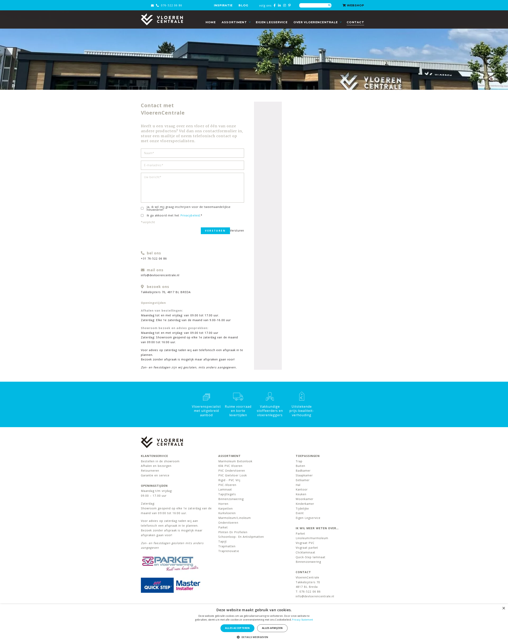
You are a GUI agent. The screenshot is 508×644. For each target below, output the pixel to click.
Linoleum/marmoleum (312, 538)
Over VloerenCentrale (315, 22)
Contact (355, 22)
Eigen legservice (272, 22)
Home (211, 22)
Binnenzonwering (231, 499)
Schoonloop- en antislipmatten (241, 537)
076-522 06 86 (171, 5)
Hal (298, 485)
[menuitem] (211, 22)
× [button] (503, 608)
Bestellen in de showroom (160, 461)
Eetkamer (303, 480)
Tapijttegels (227, 494)
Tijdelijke (302, 508)
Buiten (300, 466)
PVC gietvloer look (232, 475)
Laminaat (225, 489)
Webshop (355, 5)
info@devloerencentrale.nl (160, 275)
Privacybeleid (190, 215)
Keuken (301, 494)
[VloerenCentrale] (162, 19)
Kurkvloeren (227, 513)
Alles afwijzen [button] (272, 628)
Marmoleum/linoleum (234, 518)
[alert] (254, 624)
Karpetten (225, 508)
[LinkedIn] (279, 5)
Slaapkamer (304, 475)
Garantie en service (155, 475)
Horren (223, 504)
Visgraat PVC (305, 543)
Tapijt (222, 541)
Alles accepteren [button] (237, 628)
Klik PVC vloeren (230, 466)
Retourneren (150, 470)
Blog (243, 5)
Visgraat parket (307, 547)
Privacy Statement (302, 619)
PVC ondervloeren (231, 470)
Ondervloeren (228, 522)
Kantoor (302, 489)
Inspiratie (223, 5)
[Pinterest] (289, 5)
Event (300, 513)
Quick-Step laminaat (310, 557)
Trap (299, 461)
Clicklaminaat (305, 552)
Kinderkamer (305, 504)
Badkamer (303, 470)
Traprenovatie (228, 551)
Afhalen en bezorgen (156, 466)
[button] (254, 637)
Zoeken (329, 5)
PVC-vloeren (227, 485)
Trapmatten (227, 546)
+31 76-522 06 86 (154, 258)
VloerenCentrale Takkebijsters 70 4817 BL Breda (308, 582)
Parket (223, 527)
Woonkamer (304, 499)
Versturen (215, 230)
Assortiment (234, 22)
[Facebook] (275, 5)
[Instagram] (284, 5)
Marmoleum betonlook (235, 461)
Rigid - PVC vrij (229, 480)
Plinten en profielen (232, 532)
